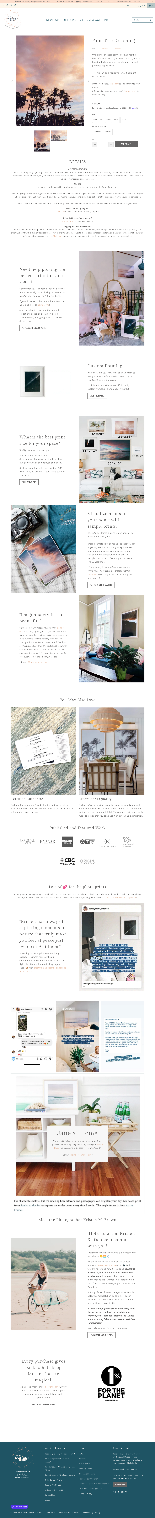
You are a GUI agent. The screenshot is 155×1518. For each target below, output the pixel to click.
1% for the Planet (52, 1386)
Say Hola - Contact (86, 1469)
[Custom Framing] (43, 380)
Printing (105, 48)
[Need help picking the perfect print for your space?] (111, 298)
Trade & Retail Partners (89, 1479)
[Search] (150, 20)
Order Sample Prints (53, 1480)
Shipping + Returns (87, 1474)
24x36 (116, 120)
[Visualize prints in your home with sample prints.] (43, 549)
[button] (54, 20)
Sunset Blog (50, 1495)
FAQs (81, 1454)
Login (143, 6)
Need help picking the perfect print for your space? (42, 275)
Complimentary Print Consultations (60, 1475)
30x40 (124, 120)
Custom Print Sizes (53, 1485)
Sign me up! (120, 1484)
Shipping (118, 48)
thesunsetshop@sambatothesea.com (125, 1)
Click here (114, 83)
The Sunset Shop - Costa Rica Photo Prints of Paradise (40, 1512)
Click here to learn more (43, 1404)
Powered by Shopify (91, 1512)
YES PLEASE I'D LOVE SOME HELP (35, 328)
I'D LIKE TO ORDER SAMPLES (101, 585)
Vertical (108, 132)
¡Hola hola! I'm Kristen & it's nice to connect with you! (111, 1240)
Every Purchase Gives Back (90, 1489)
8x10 (95, 120)
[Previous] (12, 81)
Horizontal (97, 132)
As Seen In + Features (54, 1490)
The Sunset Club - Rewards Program (94, 1484)
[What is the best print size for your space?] (111, 459)
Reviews (82, 1459)
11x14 (101, 120)
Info (93, 48)
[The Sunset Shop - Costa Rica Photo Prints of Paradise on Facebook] (7, 6)
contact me (43, 305)
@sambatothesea (107, 1265)
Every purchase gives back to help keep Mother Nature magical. (43, 1371)
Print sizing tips (29, 482)
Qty (93, 139)
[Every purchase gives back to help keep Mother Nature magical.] (111, 1382)
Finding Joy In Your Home (80, 1155)
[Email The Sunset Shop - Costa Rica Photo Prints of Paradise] (3, 6)
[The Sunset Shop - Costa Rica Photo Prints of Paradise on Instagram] (11, 6)
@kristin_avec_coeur (39, 662)
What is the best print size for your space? (42, 440)
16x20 (109, 120)
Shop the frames (97, 395)
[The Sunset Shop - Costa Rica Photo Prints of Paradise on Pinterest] (15, 6)
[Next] (88, 81)
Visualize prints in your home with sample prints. (107, 520)
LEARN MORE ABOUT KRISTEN (101, 1335)
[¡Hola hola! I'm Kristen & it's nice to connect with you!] (43, 1284)
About (47, 1500)
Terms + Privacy (85, 1494)
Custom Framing (104, 366)
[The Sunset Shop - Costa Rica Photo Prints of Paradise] (12, 20)
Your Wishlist (84, 1464)
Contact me (129, 91)
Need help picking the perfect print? (60, 1454)
